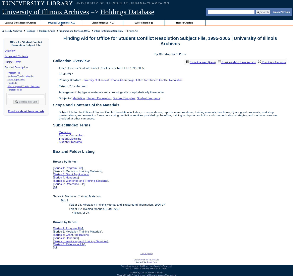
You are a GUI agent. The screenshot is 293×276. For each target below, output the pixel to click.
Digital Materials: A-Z (103, 23)
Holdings (30, 31)
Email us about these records (26, 111)
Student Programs (148, 98)
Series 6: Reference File (69, 183)
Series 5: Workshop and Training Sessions (80, 180)
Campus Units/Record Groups (20, 23)
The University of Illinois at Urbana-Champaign (154, 275)
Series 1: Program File (68, 168)
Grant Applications (16, 79)
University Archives (12, 31)
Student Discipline (124, 98)
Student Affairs (47, 31)
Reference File (15, 90)
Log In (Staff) (147, 253)
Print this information (273, 62)
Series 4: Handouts (66, 177)
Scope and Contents (16, 56)
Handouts (12, 83)
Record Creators (184, 23)
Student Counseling (99, 98)
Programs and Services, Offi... (74, 31)
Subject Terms (13, 61)
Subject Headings (144, 23)
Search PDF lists (281, 12)
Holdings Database (127, 12)
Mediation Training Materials (21, 76)
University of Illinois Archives (45, 12)
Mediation (79, 98)
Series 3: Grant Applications (71, 174)
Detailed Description (16, 67)
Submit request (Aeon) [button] (203, 62)
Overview (10, 50)
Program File (14, 73)
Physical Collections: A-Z (61, 23)
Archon (143, 273)
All (55, 187)
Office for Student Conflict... (108, 31)
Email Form (152, 262)
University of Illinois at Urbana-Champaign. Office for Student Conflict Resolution (132, 80)
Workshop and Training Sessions (24, 86)
